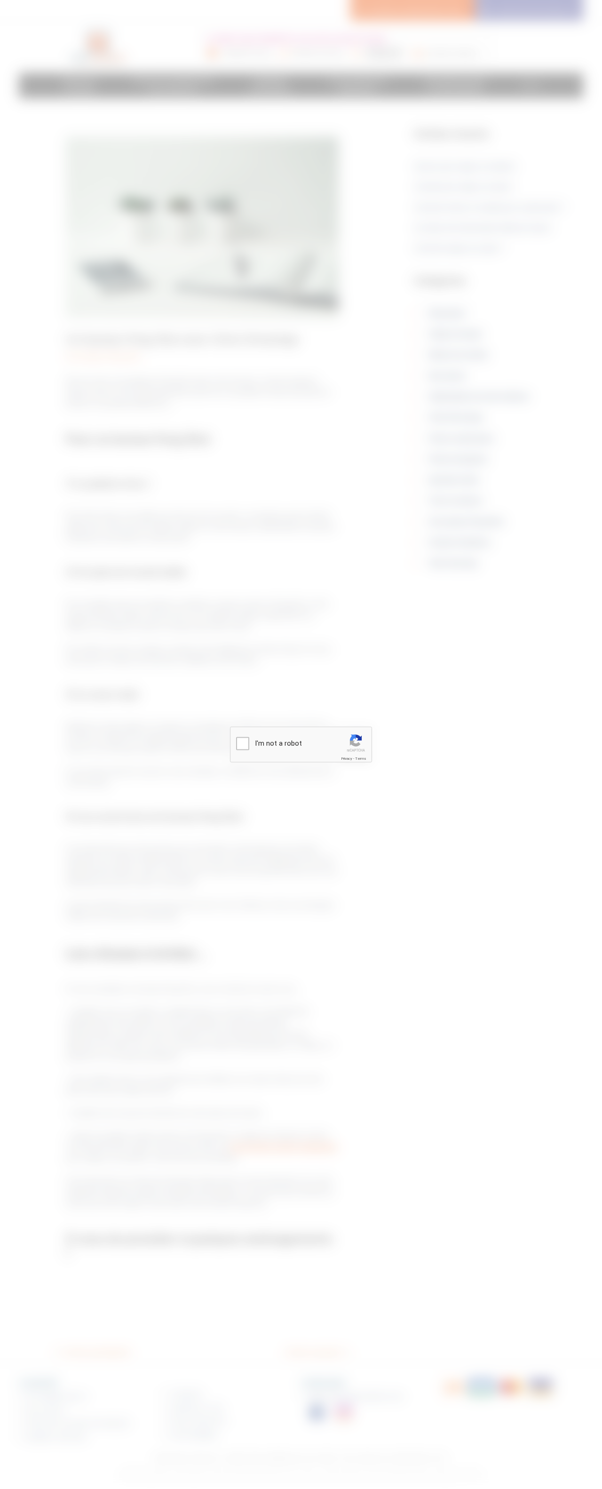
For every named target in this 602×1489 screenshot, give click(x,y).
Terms (360, 758)
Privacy (346, 758)
